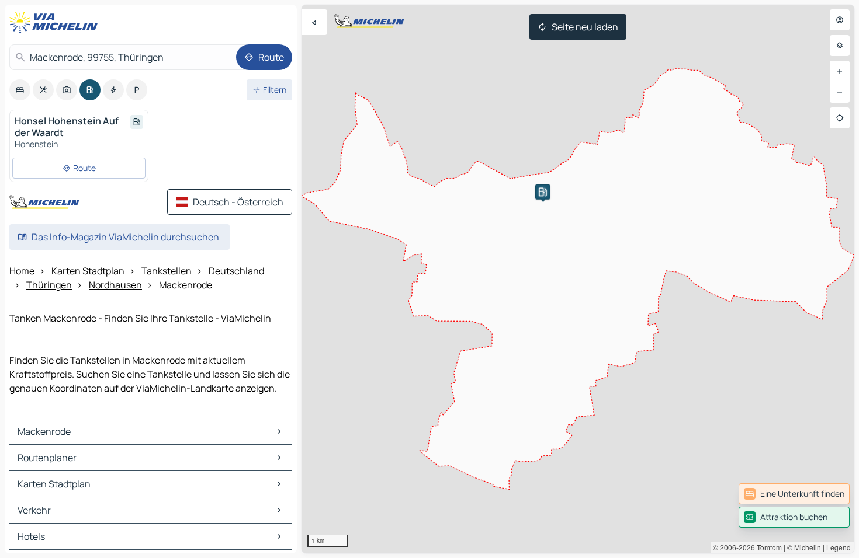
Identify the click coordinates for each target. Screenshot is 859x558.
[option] (19, 89)
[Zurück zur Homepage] (56, 22)
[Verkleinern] (840, 92)
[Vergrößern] (840, 71)
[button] (542, 192)
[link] (794, 493)
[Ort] (840, 117)
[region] (578, 279)
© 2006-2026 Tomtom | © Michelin (767, 547)
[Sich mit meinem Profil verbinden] (840, 19)
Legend (838, 547)
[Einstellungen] (840, 45)
